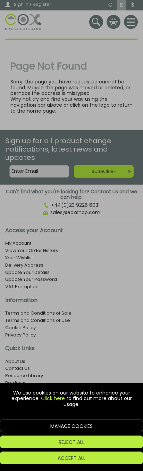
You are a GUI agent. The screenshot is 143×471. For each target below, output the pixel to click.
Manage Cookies (71, 426)
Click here (53, 398)
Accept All (71, 458)
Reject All (71, 442)
